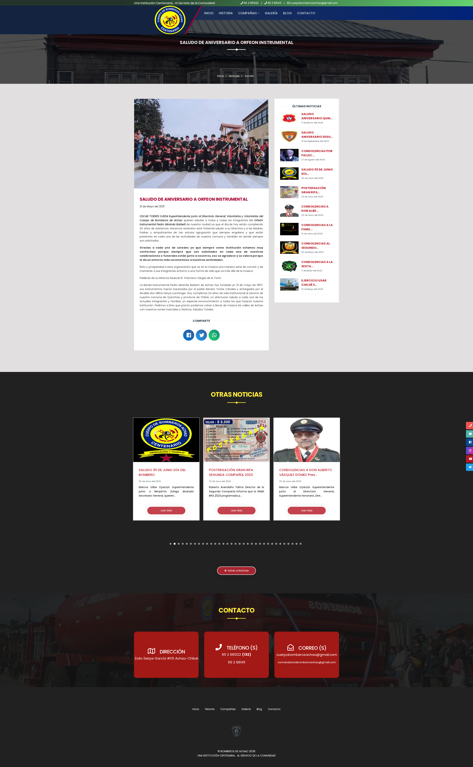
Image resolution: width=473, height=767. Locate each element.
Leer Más (166, 510)
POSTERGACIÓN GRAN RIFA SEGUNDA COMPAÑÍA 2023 (161, 472)
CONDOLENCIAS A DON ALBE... (315, 208)
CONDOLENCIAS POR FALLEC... (317, 153)
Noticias (234, 76)
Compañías (228, 709)
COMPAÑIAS (247, 13)
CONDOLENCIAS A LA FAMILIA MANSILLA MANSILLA (302, 478)
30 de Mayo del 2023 (312, 252)
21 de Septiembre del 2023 (315, 141)
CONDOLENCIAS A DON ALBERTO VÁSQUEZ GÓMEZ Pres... (235, 472)
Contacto (306, 13)
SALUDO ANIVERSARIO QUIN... (317, 116)
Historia (210, 709)
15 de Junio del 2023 (312, 233)
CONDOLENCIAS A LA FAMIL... (317, 227)
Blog (287, 13)
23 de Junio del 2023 (312, 196)
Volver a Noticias (238, 570)
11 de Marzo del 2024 (312, 122)
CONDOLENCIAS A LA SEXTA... (317, 264)
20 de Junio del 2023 (312, 215)
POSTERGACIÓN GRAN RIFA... (313, 190)
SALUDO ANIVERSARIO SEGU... (317, 134)
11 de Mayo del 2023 (311, 270)
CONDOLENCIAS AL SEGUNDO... (315, 245)
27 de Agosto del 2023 (313, 159)
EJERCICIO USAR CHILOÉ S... (313, 282)
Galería (271, 13)
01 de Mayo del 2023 (312, 289)
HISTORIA (226, 13)
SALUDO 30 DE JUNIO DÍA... (317, 171)
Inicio (209, 13)
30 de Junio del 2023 (312, 178)
